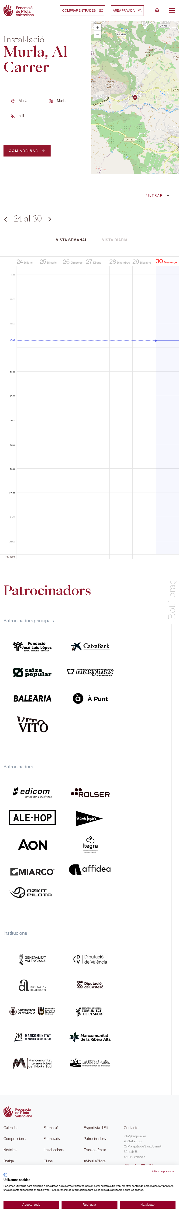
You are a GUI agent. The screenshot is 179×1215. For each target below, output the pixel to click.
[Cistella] (157, 10)
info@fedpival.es (135, 1136)
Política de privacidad (163, 1171)
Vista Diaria (115, 240)
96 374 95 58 (132, 1141)
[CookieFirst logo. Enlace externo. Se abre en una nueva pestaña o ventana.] (5, 1175)
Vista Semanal (71, 240)
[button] (135, 98)
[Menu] (172, 10)
